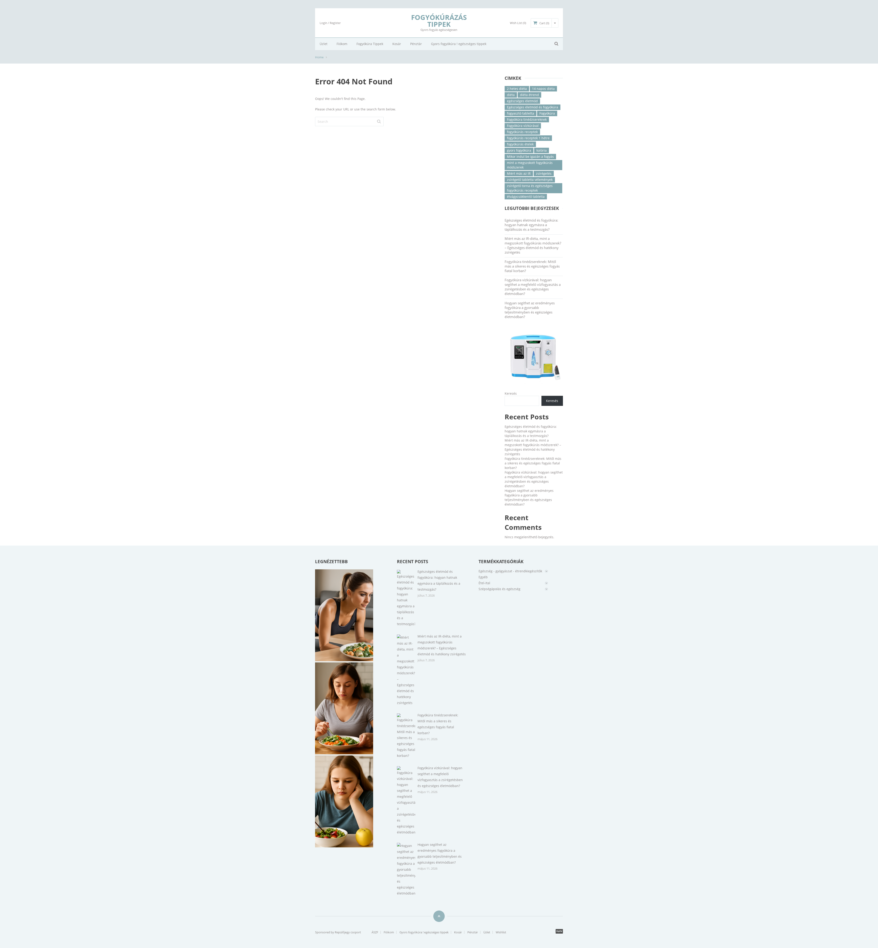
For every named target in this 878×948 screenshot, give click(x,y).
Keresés (511, 393)
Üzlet (323, 44)
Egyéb (483, 577)
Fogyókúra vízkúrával (523, 125)
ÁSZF (375, 932)
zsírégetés (543, 173)
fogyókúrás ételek (520, 144)
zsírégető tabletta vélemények (530, 179)
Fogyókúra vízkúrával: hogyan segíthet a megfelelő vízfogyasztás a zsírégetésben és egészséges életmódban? (533, 287)
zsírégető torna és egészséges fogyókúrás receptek (530, 188)
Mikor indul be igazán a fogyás (530, 156)
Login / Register (330, 23)
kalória (541, 150)
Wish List (518, 23)
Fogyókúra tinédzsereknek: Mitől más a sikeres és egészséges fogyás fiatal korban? (532, 266)
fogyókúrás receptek (522, 132)
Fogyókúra (547, 113)
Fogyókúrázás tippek (439, 21)
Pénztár (416, 44)
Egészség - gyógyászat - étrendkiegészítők (510, 571)
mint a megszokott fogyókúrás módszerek (530, 165)
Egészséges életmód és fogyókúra (532, 107)
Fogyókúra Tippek (369, 44)
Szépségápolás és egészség (499, 589)
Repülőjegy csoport (348, 932)
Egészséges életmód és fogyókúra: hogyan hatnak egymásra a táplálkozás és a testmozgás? (531, 225)
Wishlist (501, 932)
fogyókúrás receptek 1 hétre (528, 138)
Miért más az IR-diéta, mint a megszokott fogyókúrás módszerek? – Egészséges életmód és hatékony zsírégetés (533, 245)
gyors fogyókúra (519, 150)
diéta (511, 95)
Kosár (396, 44)
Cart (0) (544, 23)
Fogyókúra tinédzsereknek (527, 119)
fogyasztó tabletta (520, 113)
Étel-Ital (484, 583)
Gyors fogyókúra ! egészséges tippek (458, 44)
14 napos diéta (543, 88)
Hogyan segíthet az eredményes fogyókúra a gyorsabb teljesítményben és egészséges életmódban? (530, 310)
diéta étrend (529, 95)
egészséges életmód (522, 101)
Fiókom (342, 44)
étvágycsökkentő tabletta (526, 196)
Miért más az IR (519, 173)
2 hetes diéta (517, 88)
